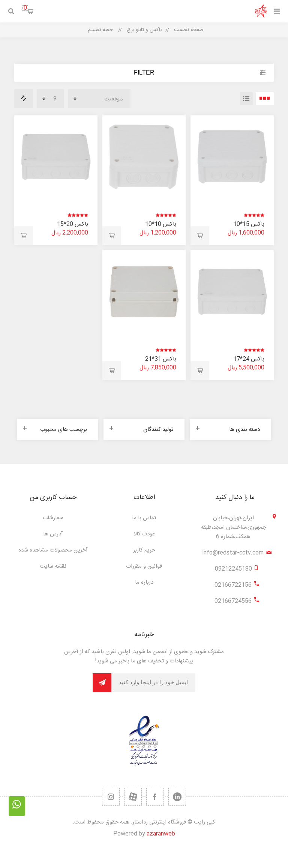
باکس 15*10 (248, 224)
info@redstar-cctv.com (233, 553)
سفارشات (53, 518)
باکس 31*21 (160, 359)
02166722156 (233, 585)
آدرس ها (53, 534)
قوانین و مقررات (144, 566)
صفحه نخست (189, 29)
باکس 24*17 (248, 359)
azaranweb (161, 834)
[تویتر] (177, 797)
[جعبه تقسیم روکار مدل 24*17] (231, 291)
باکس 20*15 (72, 224)
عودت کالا (144, 534)
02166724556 (233, 601)
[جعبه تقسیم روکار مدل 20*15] (55, 156)
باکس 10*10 (160, 224)
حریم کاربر (144, 550)
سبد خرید (25, 8)
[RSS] (111, 797)
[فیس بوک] (155, 797)
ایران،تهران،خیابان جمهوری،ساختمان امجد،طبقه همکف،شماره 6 (233, 527)
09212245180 (233, 569)
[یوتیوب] (133, 797)
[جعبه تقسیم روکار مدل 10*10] (143, 156)
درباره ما (144, 582)
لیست (246, 98)
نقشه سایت (53, 566)
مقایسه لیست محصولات (23, 98)
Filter (144, 72)
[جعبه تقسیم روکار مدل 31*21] (143, 291)
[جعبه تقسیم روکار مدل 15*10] (231, 156)
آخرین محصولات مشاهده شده (53, 550)
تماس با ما (144, 518)
